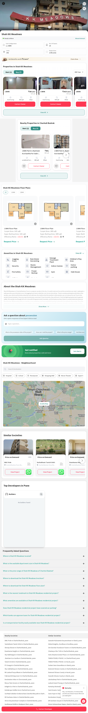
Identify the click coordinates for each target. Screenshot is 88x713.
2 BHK (22, 192)
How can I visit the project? (44, 332)
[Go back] (3, 3)
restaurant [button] (34, 376)
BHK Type (78, 72)
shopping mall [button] (49, 376)
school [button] (20, 376)
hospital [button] (8, 376)
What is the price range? (64, 332)
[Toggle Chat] (83, 701)
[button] (20, 236)
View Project (15, 472)
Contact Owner (20, 104)
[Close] (84, 688)
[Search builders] (41, 494)
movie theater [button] (66, 376)
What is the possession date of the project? (19, 332)
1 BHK (13, 192)
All (5, 192)
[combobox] (46, 369)
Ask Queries (44, 338)
